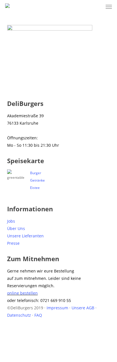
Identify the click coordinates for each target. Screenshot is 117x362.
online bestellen (22, 293)
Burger (35, 173)
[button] (109, 7)
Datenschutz (19, 315)
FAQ (38, 315)
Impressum (57, 307)
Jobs (11, 221)
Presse (13, 243)
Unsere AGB (83, 307)
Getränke (37, 180)
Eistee (35, 187)
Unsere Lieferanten (25, 236)
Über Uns (16, 228)
